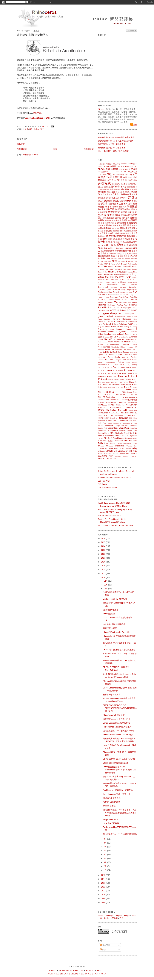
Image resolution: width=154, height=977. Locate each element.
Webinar (102, 456)
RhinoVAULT (113, 420)
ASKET (111, 269)
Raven (134, 367)
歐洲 (106, 918)
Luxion (100, 339)
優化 (121, 251)
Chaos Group (131, 279)
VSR (100, 453)
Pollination (109, 365)
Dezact (116, 292)
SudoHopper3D (119, 438)
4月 (105, 858)
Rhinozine (124, 420)
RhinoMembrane (114, 413)
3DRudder (119, 172)
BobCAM (121, 274)
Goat (100, 314)
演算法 (104, 233)
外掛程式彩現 (129, 184)
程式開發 (112, 223)
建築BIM (115, 201)
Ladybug (107, 334)
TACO (117, 441)
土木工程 (115, 174)
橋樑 (118, 248)
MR (125, 349)
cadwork (101, 279)
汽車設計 (116, 194)
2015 (103, 875)
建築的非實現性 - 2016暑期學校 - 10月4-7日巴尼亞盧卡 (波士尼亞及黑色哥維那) (119, 813)
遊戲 (101, 231)
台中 (114, 180)
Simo (135, 430)
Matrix (110, 342)
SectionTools (113, 428)
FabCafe (125, 300)
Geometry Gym (103, 310)
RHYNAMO (133, 420)
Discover (129, 292)
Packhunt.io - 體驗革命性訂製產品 (118, 790)
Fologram (133, 305)
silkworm (122, 430)
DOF (105, 295)
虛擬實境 (133, 223)
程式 (106, 223)
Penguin (118, 360)
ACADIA (114, 258)
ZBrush (109, 459)
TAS (121, 441)
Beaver (100, 272)
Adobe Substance (104, 261)
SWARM (129, 438)
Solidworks (109, 436)
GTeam (134, 316)
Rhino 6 (101, 166)
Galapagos (126, 308)
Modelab (101, 349)
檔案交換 (127, 251)
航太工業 (101, 209)
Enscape (114, 297)
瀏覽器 (134, 253)
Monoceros (118, 349)
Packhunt (134, 354)
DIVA (135, 292)
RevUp (115, 371)
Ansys (113, 264)
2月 (105, 866)
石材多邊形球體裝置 (111, 694)
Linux (121, 337)
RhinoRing (113, 418)
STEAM (100, 438)
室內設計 (124, 198)
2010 (103, 895)
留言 (104, 949)
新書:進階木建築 (110, 628)
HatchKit (107, 319)
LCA (111, 337)
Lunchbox (133, 337)
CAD (128, 277)
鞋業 (126, 245)
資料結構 (124, 228)
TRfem (135, 443)
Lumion (125, 337)
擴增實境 (128, 253)
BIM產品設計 (121, 272)
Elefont (100, 297)
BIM (114, 271)
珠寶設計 (109, 164)
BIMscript (129, 272)
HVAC (100, 324)
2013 (103, 883)
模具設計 (126, 239)
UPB (116, 448)
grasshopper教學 (106, 316)
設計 (31, 129)
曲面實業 (102, 192)
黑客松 (119, 225)
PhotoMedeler (132, 360)
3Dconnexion (111, 172)
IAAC (105, 324)
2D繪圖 (119, 166)
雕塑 (117, 251)
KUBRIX (134, 332)
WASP (115, 453)
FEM (129, 302)
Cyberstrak (101, 289)
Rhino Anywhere (126, 379)
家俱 (130, 204)
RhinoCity (120, 405)
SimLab (129, 430)
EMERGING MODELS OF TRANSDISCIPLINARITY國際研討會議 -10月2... (120, 708)
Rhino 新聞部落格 (113, 19)
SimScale (119, 433)
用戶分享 (115, 186)
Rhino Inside (125, 385)
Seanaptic (133, 425)
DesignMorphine (105, 292)
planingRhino (110, 362)
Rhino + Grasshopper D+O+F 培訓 (118, 735)
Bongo (134, 274)
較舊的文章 (89, 149)
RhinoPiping (132, 415)
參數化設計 (114, 212)
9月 (105, 839)
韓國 (118, 253)
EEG (135, 295)
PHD (124, 360)
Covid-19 (123, 287)
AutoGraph (127, 269)
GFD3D (113, 310)
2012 (103, 887)
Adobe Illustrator (131, 258)
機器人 (36, 129)
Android (107, 264)
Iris (121, 327)
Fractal (116, 308)
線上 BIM (119, 242)
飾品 (125, 231)
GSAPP (128, 316)
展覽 (135, 204)
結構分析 (125, 223)
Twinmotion (119, 446)
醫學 (100, 256)
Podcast (121, 362)
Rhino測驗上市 (109, 614)
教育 (103, 214)
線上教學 (133, 242)
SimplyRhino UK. (106, 433)
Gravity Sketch (120, 316)
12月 (106, 581)
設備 (127, 218)
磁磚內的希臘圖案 (111, 610)
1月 (105, 870)
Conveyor (114, 287)
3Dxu (125, 172)
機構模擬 (129, 248)
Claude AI (115, 282)
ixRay (135, 327)
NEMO (129, 349)
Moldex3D (109, 349)
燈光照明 (104, 251)
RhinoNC (133, 413)
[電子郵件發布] (52, 126)
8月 (105, 843)
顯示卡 (126, 256)
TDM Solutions (130, 441)
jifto (107, 329)
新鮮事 (102, 228)
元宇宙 (130, 177)
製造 (127, 233)
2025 (103, 542)
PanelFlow (101, 357)
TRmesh (101, 446)
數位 (103, 236)
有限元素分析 (112, 192)
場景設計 (123, 220)
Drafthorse (111, 295)
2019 (103, 566)
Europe (74, 974)
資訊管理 (131, 228)
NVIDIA (112, 352)
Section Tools (102, 428)
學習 (106, 248)
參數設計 (124, 212)
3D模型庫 (102, 172)
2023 (103, 550)
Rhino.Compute (130, 387)
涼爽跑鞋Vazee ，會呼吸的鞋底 (116, 719)
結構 (119, 223)
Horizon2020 (102, 321)
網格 (117, 233)
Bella (105, 272)
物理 (103, 198)
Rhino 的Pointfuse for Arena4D (116, 632)
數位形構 (111, 236)
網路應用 (123, 233)
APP (121, 264)
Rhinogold (122, 410)
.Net (107, 166)
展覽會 (101, 207)
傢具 (113, 220)
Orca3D (120, 354)
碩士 (113, 233)
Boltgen (128, 274)
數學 (105, 239)
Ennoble (106, 297)
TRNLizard (109, 446)
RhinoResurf (103, 418)
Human (117, 321)
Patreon (101, 360)
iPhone (134, 324)
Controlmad (103, 287)
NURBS (106, 352)
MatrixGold (118, 342)
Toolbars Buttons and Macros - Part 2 (114, 477)
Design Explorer (131, 289)
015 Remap (103, 484)
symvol (134, 438)
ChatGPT (101, 282)
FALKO (110, 302)
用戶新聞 (124, 187)
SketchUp (128, 433)
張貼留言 (21, 144)
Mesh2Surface (104, 347)
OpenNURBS (102, 354)
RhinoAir (101, 402)
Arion (125, 266)
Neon (135, 349)
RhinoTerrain (102, 420)
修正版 (120, 204)
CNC (100, 284)
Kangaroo (120, 329)
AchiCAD (121, 258)
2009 (103, 898)
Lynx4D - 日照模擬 (111, 823)
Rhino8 (119, 400)
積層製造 (110, 251)
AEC (114, 261)
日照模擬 (102, 180)
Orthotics (127, 354)
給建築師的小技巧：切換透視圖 (111, 148)
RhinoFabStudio (107, 410)
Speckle (117, 436)
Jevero (101, 329)
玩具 (114, 198)
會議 (108, 228)
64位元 (131, 172)
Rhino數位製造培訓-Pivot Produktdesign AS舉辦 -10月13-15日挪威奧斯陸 (120, 770)
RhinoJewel (133, 410)
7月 (105, 847)
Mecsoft (126, 344)
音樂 (110, 204)
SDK (127, 425)
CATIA (117, 279)
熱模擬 (108, 242)
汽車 (110, 194)
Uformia (129, 446)
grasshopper (112, 313)
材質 (106, 194)
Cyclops (108, 289)
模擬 (132, 239)
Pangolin (125, 357)
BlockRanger (108, 274)
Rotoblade (126, 423)
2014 (103, 879)
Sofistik (101, 436)
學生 (100, 248)
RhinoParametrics (117, 415)
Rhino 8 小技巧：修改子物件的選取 (113, 151)
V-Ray (134, 448)
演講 (109, 233)
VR (130, 451)
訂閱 (135, 125)
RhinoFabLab (131, 407)
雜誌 (108, 256)
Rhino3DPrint (103, 400)
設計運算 (122, 218)
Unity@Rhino (102, 448)
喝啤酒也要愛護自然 (111, 798)
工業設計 (101, 164)
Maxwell (127, 342)
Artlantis (101, 269)
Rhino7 (113, 400)
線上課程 (116, 164)
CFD (122, 279)
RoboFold (102, 423)
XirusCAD (134, 456)
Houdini (110, 321)
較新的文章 (22, 149)
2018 (103, 570)
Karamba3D (112, 332)
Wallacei (107, 453)
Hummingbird (132, 321)
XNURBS (102, 459)
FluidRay (120, 305)
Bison (135, 272)
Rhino (127, 370)
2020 (103, 562)
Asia (103, 974)
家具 (126, 204)
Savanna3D (109, 425)
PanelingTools (114, 357)
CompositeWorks (111, 284)
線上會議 (102, 245)
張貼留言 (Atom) (30, 154)
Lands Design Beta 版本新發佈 (116, 723)
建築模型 (108, 201)
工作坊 (131, 174)
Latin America (89, 974)
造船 (132, 217)
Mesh (135, 344)
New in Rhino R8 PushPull (109, 516)
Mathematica (102, 342)
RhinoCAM (102, 405)
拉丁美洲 (114, 918)
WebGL (134, 453)
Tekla (100, 443)
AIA (136, 261)
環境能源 (104, 253)
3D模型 (134, 169)
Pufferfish (108, 367)
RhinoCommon (131, 405)
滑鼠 (112, 228)
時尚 (107, 207)
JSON (112, 329)
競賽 (117, 256)
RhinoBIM (122, 402)
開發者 (109, 225)
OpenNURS (112, 354)
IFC (111, 324)
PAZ (107, 360)
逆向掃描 (118, 209)
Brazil (107, 277)
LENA (116, 337)
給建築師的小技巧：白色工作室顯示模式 (115, 141)
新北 (133, 225)
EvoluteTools (124, 297)
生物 (101, 187)
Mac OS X (109, 339)
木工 (109, 180)
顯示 (121, 256)
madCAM (120, 339)
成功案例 (125, 189)
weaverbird (124, 453)
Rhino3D (134, 395)
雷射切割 (108, 231)
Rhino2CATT (120, 395)
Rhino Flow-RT (123, 382)
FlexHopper (112, 305)
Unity (135, 446)
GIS (128, 310)
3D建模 (114, 169)
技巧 (102, 194)
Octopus (125, 352)
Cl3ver (108, 282)
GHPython (121, 310)
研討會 (104, 203)
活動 (128, 201)
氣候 (116, 207)
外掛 (135, 180)
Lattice (107, 337)
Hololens (116, 319)
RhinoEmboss (115, 407)
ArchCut (134, 264)
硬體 (103, 223)
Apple (125, 264)
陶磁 (109, 220)
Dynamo (123, 295)
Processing (126, 365)
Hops (135, 319)
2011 (103, 891)
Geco (135, 308)
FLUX (126, 305)
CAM (112, 279)
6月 (105, 851)
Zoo (114, 459)
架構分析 (123, 201)
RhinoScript (123, 418)
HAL (100, 319)
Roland (109, 423)
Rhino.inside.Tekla (129, 392)
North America (57, 974)
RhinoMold (125, 413)
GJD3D (123, 164)
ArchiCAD (102, 266)
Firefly (134, 302)
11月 (106, 585)
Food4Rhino (104, 307)
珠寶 (125, 207)
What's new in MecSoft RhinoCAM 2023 (115, 525)
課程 (120, 245)
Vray (135, 451)
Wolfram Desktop (121, 456)
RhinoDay (101, 407)
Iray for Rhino (104, 327)
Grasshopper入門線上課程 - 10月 (117, 794)
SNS (135, 433)
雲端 (114, 225)
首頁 (55, 149)
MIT (136, 347)
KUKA (100, 334)
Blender (100, 274)
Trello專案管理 (109, 806)
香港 (114, 204)
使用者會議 (126, 194)
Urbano (121, 448)
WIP (111, 456)
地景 (112, 189)
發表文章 (106, 945)
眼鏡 (104, 218)
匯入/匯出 (127, 225)
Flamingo (102, 305)
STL (105, 438)
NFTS (100, 352)
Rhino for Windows (111, 385)
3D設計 (127, 169)
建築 (26, 129)
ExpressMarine (114, 300)
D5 (113, 289)
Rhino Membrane (109, 387)
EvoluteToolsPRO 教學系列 (115, 599)
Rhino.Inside (131, 390)
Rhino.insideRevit (104, 395)
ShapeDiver (124, 428)
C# (120, 277)
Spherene (133, 436)
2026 (103, 538)
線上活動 (126, 242)
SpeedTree (125, 436)
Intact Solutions (120, 324)
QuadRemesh (125, 367)
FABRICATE (102, 302)
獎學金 (113, 242)
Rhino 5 (105, 373)
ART (42, 129)
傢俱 (117, 220)
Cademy (134, 277)
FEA (116, 302)
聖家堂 (117, 228)
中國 (125, 177)
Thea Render (110, 443)
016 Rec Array (104, 481)
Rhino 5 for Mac (118, 374)
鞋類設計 (133, 245)
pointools (102, 365)
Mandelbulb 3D (131, 339)
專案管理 (131, 212)
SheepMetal (113, 430)
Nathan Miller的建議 (111, 802)
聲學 (111, 253)
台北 (119, 180)
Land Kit (115, 334)
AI (127, 261)
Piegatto (101, 362)
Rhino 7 (132, 376)
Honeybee (126, 319)
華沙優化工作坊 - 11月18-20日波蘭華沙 (120, 834)
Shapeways (102, 430)
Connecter (133, 284)
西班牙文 (128, 192)
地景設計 (117, 189)
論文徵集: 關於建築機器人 (32, 34)
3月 (105, 862)
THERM (119, 443)
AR (129, 264)
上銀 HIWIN (102, 174)
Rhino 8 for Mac (113, 379)
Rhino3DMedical (130, 397)
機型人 (122, 248)
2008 (103, 902)
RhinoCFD (112, 405)
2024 (103, 546)
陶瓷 (106, 220)
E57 (127, 295)
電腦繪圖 (115, 231)
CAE (107, 279)
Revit (109, 371)
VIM (115, 451)
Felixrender (123, 302)
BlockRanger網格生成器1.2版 (115, 763)
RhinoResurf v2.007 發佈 (114, 715)
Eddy (131, 295)
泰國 (120, 207)
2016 (103, 577)
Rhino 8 (102, 379)
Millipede (123, 347)
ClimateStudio (132, 282)
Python (116, 367)
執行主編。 (38, 113)
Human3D (123, 321)
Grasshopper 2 (130, 314)
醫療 (104, 256)
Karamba (102, 332)
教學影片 (116, 215)
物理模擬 (109, 198)
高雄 (101, 212)
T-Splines (102, 441)
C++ (124, 277)
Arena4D (118, 266)
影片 (131, 233)
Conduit (123, 284)
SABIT (100, 425)
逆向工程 (110, 209)
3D (133, 166)
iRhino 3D (115, 327)
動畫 (105, 212)
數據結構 (119, 239)
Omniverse (133, 352)
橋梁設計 (112, 248)
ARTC (134, 266)
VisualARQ (123, 451)
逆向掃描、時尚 (128, 209)
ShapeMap (133, 428)
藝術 (113, 256)
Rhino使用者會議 (129, 400)
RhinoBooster (132, 402)
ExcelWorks (102, 300)
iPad (129, 324)
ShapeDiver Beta (110, 819)
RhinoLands (103, 413)
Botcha (101, 277)
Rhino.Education (104, 390)
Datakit (117, 289)
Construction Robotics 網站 (37, 118)
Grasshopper (131, 164)
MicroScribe (115, 347)
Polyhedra (118, 365)
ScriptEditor (120, 425)
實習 (99, 233)
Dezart (122, 292)
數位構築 (131, 236)
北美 (100, 918)
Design (123, 289)
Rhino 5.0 (111, 376)
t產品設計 (110, 441)
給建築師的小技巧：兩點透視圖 (111, 144)
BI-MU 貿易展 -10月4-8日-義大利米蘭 (119, 759)
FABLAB (133, 300)
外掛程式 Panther (118, 184)
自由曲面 (121, 192)
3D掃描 (121, 169)
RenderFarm (102, 371)
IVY (131, 327)
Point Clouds (131, 362)
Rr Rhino (134, 423)
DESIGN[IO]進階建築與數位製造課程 (119, 650)
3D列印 (106, 169)
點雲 (122, 253)
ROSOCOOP (117, 423)
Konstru (128, 332)
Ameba (100, 264)
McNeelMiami (113, 344)
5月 (105, 854)
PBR (111, 360)
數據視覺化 (112, 239)
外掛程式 (104, 183)
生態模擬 (107, 187)
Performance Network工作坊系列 (117, 727)
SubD (110, 438)
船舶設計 (110, 218)
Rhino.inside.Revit (106, 392)
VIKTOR (109, 451)
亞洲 (121, 918)
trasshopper (127, 443)
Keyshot (121, 332)
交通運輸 (132, 187)
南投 (117, 198)
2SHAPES (127, 166)
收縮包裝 (133, 189)
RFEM (120, 371)
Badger (134, 269)
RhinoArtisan (111, 402)
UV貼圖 (128, 448)
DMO (100, 294)
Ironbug (126, 327)
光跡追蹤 (106, 189)
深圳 (122, 215)
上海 (135, 172)
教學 (109, 214)
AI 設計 (131, 261)
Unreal (111, 448)
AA (131, 256)
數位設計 (121, 236)
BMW (116, 274)
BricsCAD (114, 277)
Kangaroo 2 (131, 329)
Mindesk (130, 347)
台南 (125, 180)
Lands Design (125, 334)
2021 (103, 558)
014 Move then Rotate (107, 488)
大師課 (121, 174)
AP (117, 264)
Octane (119, 352)
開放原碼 (101, 225)
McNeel (101, 109)
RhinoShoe (133, 418)
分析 (135, 177)
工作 (126, 174)
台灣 (130, 180)
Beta (110, 272)
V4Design (101, 451)
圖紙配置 (130, 231)
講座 (114, 253)
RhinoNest (102, 415)
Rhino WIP (120, 387)
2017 (103, 573)
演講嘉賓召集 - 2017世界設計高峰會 (118, 731)
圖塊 (135, 231)
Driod (117, 295)
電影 (121, 231)
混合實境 (128, 215)
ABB (108, 258)
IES (108, 324)
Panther (134, 357)
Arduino (111, 266)
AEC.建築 (121, 261)
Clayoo (123, 282)
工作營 (109, 177)
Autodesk (119, 269)
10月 (106, 589)
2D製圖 (112, 166)
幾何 (129, 220)
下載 (109, 174)
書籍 (112, 207)
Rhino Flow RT (111, 382)
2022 (103, 554)
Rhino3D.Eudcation (106, 397)
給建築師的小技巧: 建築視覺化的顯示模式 (116, 137)
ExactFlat (133, 297)
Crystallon (133, 287)
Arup (106, 269)
